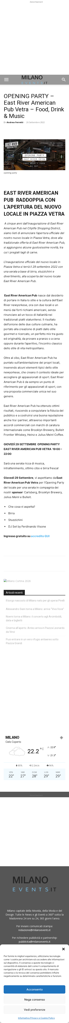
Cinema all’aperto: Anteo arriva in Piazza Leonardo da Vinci (35, 629)
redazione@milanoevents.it (34, 930)
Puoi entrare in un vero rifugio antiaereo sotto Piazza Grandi (32, 641)
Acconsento (34, 989)
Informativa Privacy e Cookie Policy (36, 1018)
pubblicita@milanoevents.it (34, 941)
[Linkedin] (32, 130)
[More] (50, 130)
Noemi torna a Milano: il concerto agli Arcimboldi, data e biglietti (34, 618)
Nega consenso (34, 999)
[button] (63, 949)
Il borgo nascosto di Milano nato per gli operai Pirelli (35, 600)
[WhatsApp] (24, 130)
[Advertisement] (34, 38)
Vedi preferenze (34, 1009)
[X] (16, 130)
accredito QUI (40, 536)
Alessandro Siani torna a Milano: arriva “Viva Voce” (35, 609)
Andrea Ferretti (15, 122)
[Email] (41, 130)
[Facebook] (7, 130)
